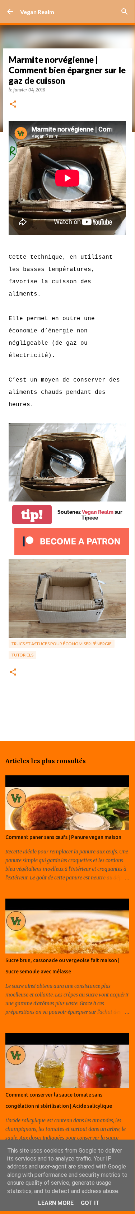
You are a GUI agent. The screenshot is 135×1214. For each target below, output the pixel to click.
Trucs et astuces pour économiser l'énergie (61, 643)
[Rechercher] (124, 11)
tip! (32, 515)
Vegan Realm (37, 11)
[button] (13, 104)
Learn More (56, 1203)
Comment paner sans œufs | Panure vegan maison (63, 837)
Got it (90, 1203)
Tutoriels (22, 655)
